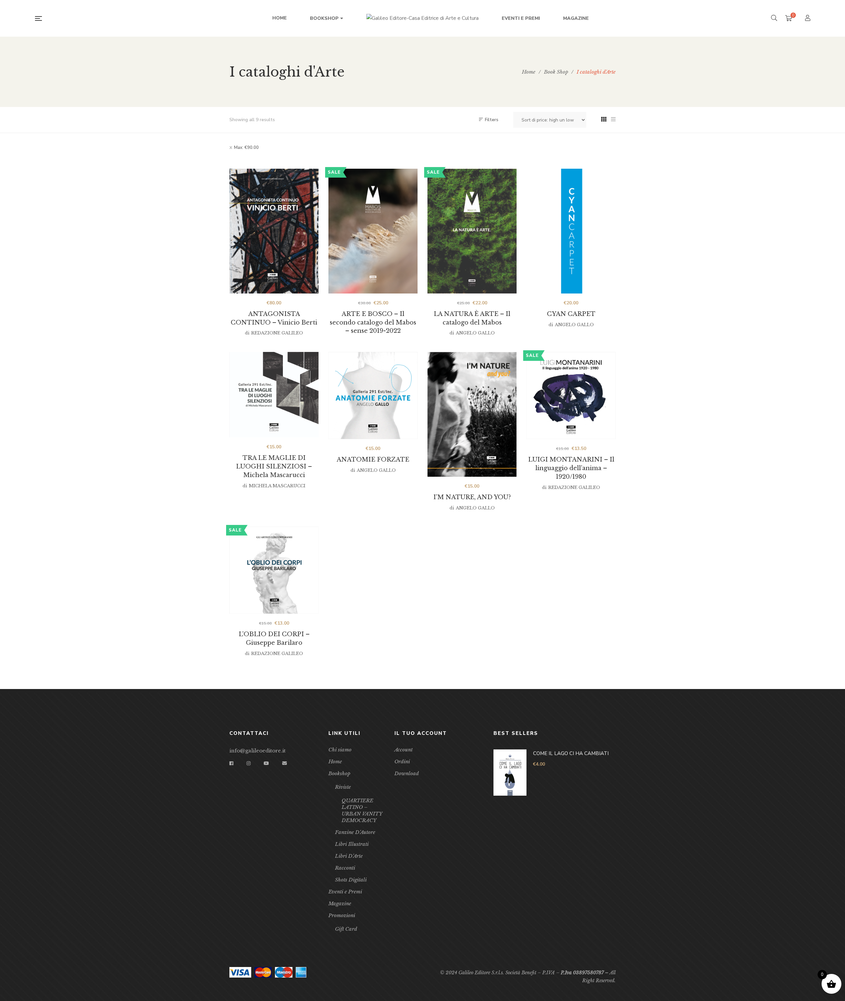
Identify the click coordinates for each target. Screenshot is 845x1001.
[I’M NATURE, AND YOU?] (472, 414)
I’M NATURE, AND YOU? (472, 497)
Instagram (249, 763)
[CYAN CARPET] (571, 231)
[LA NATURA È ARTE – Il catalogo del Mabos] (472, 231)
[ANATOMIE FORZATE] (373, 395)
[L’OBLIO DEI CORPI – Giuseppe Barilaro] (274, 570)
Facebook (231, 763)
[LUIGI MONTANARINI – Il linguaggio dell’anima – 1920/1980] (571, 395)
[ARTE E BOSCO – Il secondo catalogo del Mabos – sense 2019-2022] (373, 231)
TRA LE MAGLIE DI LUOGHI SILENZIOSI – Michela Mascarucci (274, 466)
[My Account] (808, 19)
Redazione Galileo (277, 333)
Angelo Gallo (475, 333)
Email (284, 763)
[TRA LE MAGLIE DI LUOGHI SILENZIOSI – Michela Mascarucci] (274, 394)
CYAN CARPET (571, 314)
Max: (246, 148)
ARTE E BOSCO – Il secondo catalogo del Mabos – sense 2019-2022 (373, 322)
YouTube (266, 763)
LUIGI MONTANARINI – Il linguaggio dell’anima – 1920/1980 (571, 468)
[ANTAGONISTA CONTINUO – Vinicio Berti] (274, 231)
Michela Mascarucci (277, 486)
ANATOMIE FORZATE (373, 459)
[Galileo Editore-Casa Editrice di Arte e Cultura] (422, 18)
